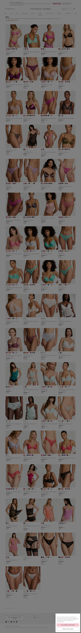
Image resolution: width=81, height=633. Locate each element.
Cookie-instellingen (67, 629)
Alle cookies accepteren (68, 624)
